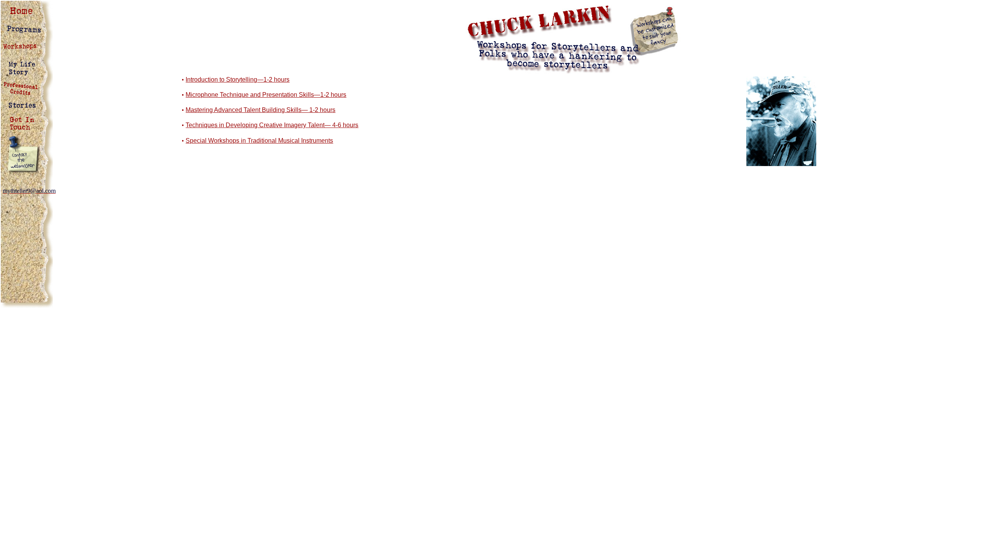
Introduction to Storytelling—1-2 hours (237, 79)
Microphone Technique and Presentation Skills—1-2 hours (266, 94)
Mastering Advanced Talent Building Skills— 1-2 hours (260, 110)
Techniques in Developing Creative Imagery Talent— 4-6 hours (272, 125)
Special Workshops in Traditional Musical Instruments (259, 140)
